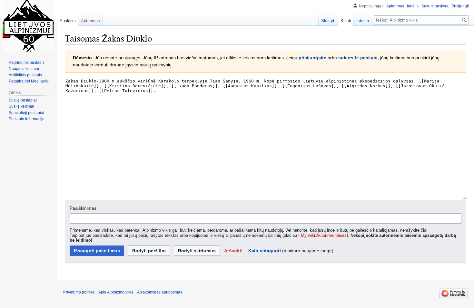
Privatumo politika (78, 292)
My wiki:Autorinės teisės (324, 235)
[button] (233, 250)
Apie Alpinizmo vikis (115, 292)
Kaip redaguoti (264, 250)
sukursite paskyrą (358, 57)
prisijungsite (312, 57)
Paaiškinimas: (84, 208)
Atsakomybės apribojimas (159, 292)
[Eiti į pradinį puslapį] (28, 26)
